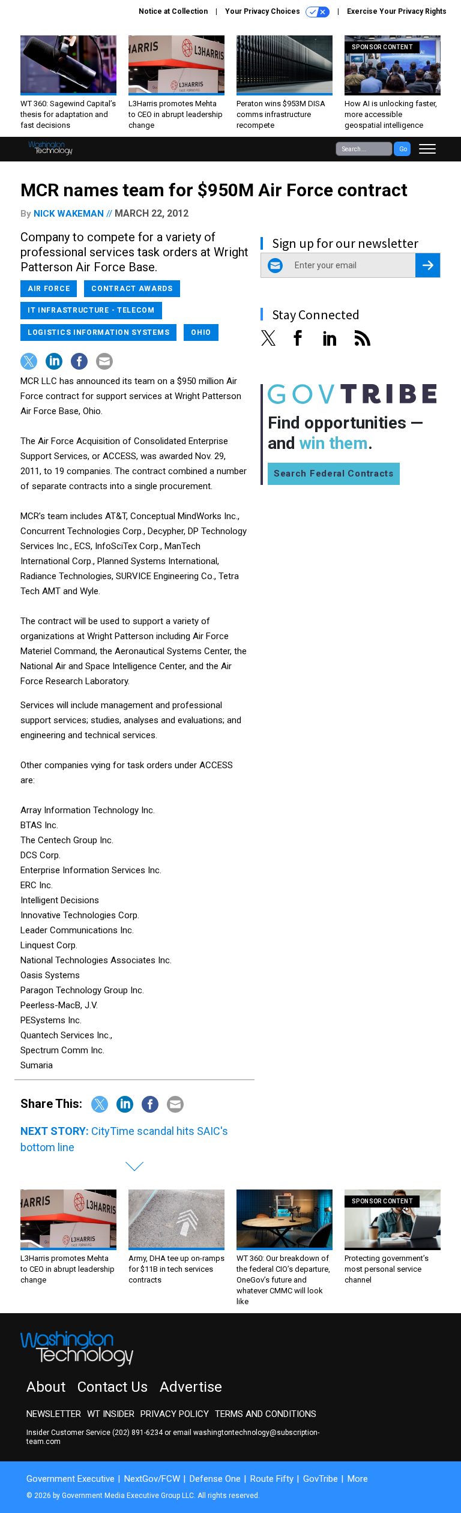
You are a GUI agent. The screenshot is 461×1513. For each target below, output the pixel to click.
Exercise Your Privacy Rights (397, 11)
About (45, 1387)
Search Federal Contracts (334, 473)
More (358, 1478)
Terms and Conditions (265, 1414)
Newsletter (53, 1414)
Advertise (191, 1387)
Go (403, 149)
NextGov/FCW (152, 1478)
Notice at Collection (173, 11)
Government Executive (70, 1478)
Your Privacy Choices (263, 11)
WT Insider (110, 1414)
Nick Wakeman (69, 213)
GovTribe (320, 1478)
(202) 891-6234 (137, 1432)
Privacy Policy (174, 1414)
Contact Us (112, 1387)
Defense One (215, 1478)
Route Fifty (272, 1478)
